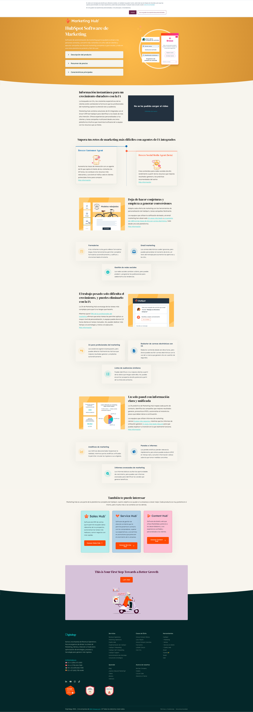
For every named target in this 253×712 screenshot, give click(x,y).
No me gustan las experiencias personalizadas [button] (152, 12)
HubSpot (165, 637)
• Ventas (165, 642)
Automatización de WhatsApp (117, 655)
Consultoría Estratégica (116, 658)
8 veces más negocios (142, 421)
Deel (164, 658)
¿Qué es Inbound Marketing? (117, 671)
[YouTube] (71, 682)
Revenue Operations (115, 637)
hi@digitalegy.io (70, 660)
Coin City (138, 650)
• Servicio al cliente (168, 645)
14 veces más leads (155, 218)
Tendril (165, 655)
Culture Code (140, 673)
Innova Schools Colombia (143, 642)
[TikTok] (79, 682)
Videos (111, 673)
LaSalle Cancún (140, 647)
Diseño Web (112, 642)
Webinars (111, 679)
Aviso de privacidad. (182, 709)
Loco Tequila (139, 639)
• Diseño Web (167, 647)
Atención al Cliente (141, 676)
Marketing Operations (115, 639)
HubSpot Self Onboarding (116, 650)
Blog (110, 668)
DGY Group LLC (95, 709)
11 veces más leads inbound (153, 424)
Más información (84, 180)
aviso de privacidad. (149, 5)
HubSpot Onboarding (115, 647)
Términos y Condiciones (167, 709)
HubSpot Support (114, 652)
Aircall (165, 650)
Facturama (139, 645)
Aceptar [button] (133, 12)
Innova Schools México (143, 637)
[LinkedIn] (66, 682)
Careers (138, 671)
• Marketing (166, 639)
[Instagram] (75, 682)
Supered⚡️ (166, 652)
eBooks (111, 676)
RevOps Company (141, 668)
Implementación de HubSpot (117, 645)
